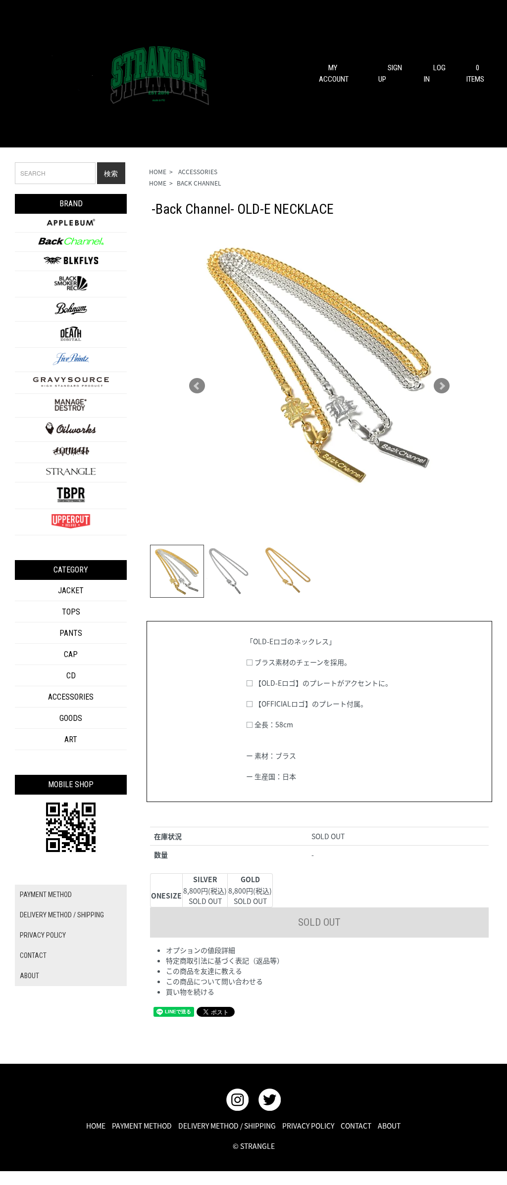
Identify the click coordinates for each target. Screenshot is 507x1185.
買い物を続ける (190, 991)
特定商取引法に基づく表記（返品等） (225, 960)
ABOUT (29, 976)
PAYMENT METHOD (46, 895)
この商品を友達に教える (204, 971)
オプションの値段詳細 (200, 950)
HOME (157, 171)
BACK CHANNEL (199, 183)
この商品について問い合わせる (214, 981)
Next (442, 386)
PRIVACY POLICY (43, 935)
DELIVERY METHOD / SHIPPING (62, 915)
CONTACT (33, 955)
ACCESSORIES (197, 171)
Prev (197, 386)
